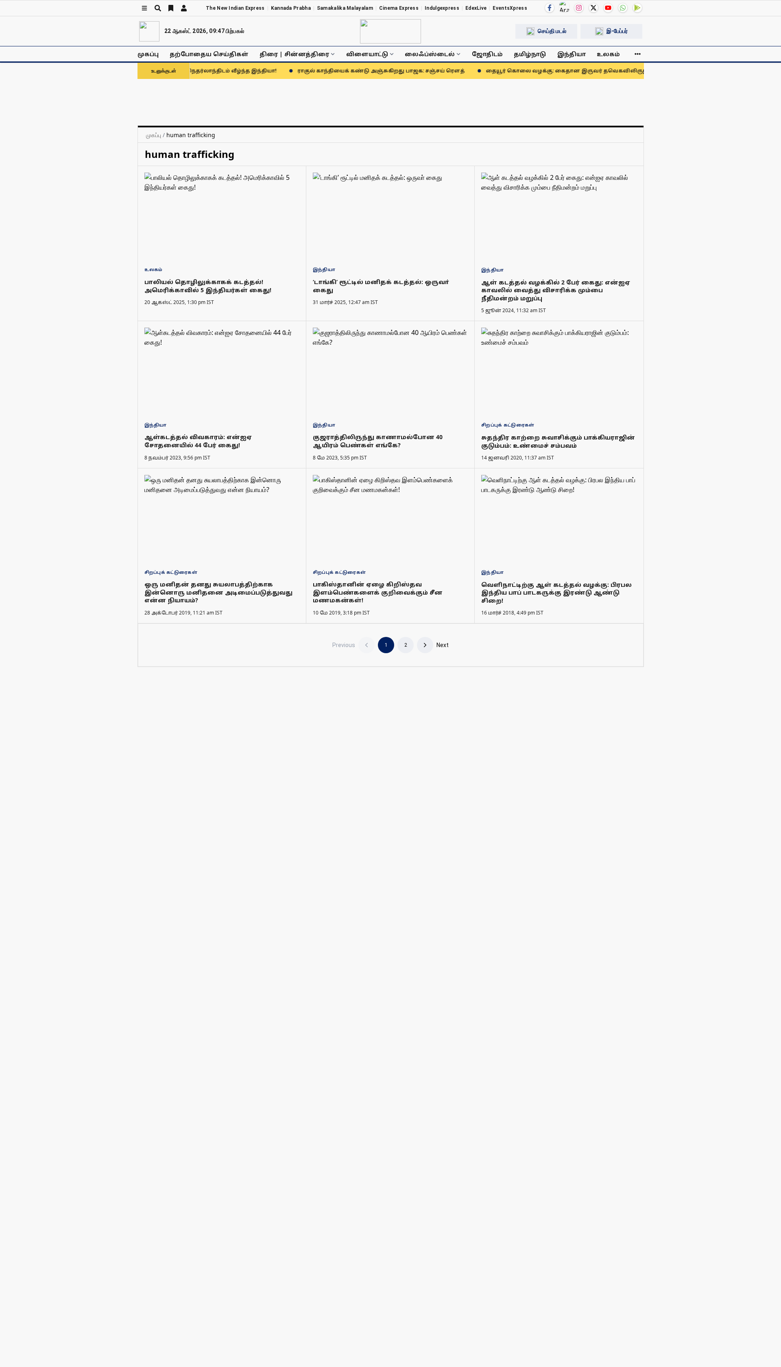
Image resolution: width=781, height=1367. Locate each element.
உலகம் (608, 54)
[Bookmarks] (170, 8)
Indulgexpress (442, 8)
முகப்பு (148, 54)
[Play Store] (637, 8)
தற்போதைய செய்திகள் (209, 54)
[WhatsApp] (623, 8)
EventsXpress (510, 8)
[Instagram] (579, 8)
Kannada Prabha (291, 8)
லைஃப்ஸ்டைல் (430, 54)
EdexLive (475, 8)
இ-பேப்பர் (617, 31)
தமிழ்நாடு (530, 54)
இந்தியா (571, 54)
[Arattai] (564, 7)
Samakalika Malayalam (345, 8)
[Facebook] (549, 8)
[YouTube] (608, 8)
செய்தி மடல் (552, 31)
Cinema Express (399, 8)
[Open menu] (144, 8)
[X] (593, 8)
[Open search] (157, 8)
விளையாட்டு (367, 54)
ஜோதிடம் (487, 54)
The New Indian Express (235, 8)
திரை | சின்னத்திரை (294, 54)
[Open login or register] (183, 8)
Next (442, 645)
